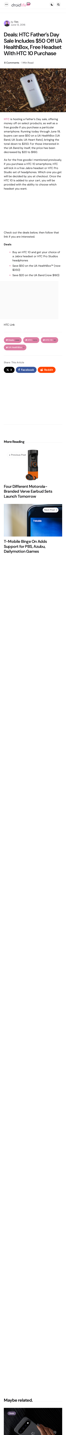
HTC (32, 340)
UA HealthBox (16, 347)
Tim (16, 21)
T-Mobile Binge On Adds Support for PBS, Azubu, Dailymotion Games (25, 546)
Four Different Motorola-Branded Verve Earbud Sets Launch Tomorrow (28, 491)
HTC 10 (50, 340)
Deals (13, 340)
